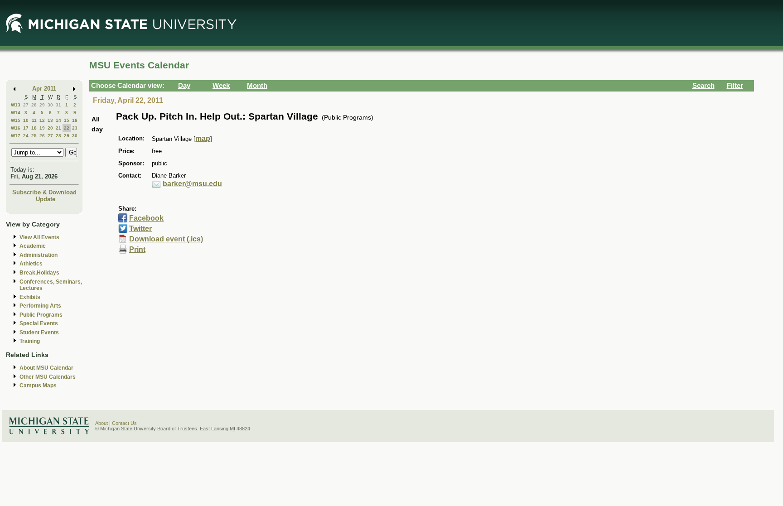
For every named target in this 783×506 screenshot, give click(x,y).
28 (34, 104)
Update (45, 199)
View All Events (39, 237)
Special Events (38, 323)
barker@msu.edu (192, 184)
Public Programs (41, 315)
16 (74, 120)
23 (74, 127)
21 (58, 127)
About (101, 423)
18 (34, 127)
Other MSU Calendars (47, 377)
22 (66, 127)
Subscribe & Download (44, 192)
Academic (32, 246)
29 (42, 104)
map (202, 138)
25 (34, 135)
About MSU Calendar (46, 368)
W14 (15, 112)
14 (58, 120)
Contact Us (124, 423)
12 (42, 120)
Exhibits (29, 297)
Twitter (140, 228)
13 (50, 120)
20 (50, 127)
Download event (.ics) (166, 239)
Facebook (146, 218)
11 (34, 120)
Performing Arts (40, 306)
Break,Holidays (39, 273)
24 (26, 135)
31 (58, 104)
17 (26, 127)
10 (26, 120)
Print (137, 249)
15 (66, 120)
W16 (15, 127)
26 (42, 135)
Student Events (39, 332)
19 (42, 127)
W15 (15, 120)
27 (26, 104)
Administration (38, 255)
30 (50, 104)
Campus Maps (38, 385)
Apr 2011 (44, 88)
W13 (15, 104)
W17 (15, 135)
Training (29, 341)
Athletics (31, 263)
